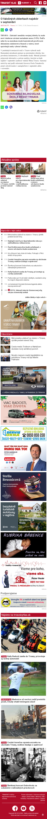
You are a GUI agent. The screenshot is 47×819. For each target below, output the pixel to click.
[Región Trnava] (23, 516)
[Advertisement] (23, 133)
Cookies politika (42, 799)
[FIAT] (23, 410)
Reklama (38, 796)
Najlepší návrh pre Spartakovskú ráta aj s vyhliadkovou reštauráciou (23, 181)
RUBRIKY (26, 3)
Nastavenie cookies (33, 798)
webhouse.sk (32, 815)
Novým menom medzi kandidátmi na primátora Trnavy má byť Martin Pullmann (27, 357)
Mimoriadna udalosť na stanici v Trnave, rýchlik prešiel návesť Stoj (7, 183)
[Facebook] (40, 2)
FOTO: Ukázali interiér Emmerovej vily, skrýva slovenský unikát (25, 291)
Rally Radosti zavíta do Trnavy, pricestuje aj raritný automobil (26, 273)
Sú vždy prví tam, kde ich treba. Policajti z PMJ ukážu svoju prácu (26, 254)
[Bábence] (23, 545)
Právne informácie (26, 795)
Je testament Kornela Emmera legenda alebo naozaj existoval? (25, 285)
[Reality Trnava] (23, 573)
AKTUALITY (5, 25)
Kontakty (23, 798)
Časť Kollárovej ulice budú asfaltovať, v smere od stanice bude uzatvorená (37, 181)
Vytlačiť (42, 111)
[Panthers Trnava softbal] (23, 602)
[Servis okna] (23, 433)
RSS (43, 796)
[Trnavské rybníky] (23, 11)
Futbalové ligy (6, 699)
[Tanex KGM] (23, 380)
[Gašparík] (23, 486)
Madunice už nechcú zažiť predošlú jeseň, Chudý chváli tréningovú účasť (23, 700)
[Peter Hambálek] (23, 456)
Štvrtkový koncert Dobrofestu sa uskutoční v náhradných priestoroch (25, 267)
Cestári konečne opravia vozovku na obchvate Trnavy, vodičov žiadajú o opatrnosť (27, 260)
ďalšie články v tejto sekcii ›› (35, 297)
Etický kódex (30, 796)
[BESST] (23, 86)
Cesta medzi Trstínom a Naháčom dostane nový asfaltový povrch (26, 348)
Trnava (12, 25)
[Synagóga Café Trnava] (23, 315)
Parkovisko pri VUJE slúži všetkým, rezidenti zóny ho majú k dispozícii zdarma (27, 279)
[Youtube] (44, 2)
